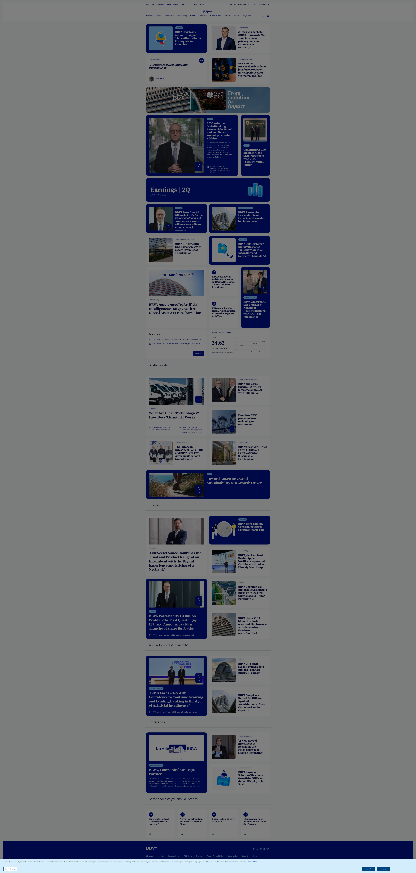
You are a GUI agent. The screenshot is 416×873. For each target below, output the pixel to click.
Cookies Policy (252, 862)
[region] (208, 866)
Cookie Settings (10, 869)
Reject (383, 869)
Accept (368, 869)
